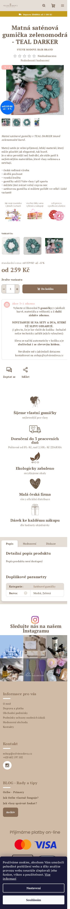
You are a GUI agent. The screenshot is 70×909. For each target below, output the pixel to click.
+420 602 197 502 (13, 757)
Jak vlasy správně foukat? (20, 803)
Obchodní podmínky (15, 713)
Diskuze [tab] (51, 543)
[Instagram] (7, 765)
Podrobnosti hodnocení (35, 60)
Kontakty (8, 727)
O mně (7, 703)
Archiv (10, 812)
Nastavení (34, 888)
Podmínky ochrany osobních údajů (24, 717)
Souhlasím (33, 900)
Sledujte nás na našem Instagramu (35, 628)
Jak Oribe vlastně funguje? (20, 797)
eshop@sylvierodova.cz (17, 753)
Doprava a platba (13, 708)
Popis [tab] (9, 543)
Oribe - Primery (13, 792)
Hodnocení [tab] (29, 543)
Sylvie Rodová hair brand (35, 49)
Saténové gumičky (44, 586)
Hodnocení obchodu (15, 722)
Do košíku (47, 289)
